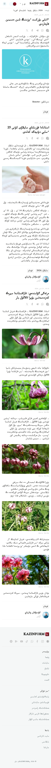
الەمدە (46, 680)
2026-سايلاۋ (38, 11)
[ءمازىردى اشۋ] (5, 4)
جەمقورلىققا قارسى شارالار (39, 714)
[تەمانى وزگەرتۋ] (13, 4)
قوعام (46, 112)
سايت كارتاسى (43, 736)
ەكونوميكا (45, 674)
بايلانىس (45, 742)
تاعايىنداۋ (22, 11)
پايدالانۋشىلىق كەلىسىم (40, 697)
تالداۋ (47, 669)
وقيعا (29, 11)
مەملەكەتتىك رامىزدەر (40, 708)
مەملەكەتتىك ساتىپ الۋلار (39, 719)
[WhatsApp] (42, 31)
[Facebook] (32, 31)
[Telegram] (37, 31)
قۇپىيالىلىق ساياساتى (40, 702)
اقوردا (15, 11)
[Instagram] (47, 31)
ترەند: (47, 11)
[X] (27, 31)
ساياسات (45, 663)
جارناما (46, 747)
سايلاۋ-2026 (42, 270)
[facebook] (37, 641)
